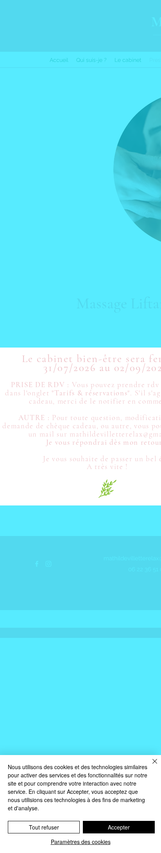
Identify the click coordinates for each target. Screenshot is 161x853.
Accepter (119, 827)
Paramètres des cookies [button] (81, 842)
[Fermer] (150, 766)
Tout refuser (44, 827)
